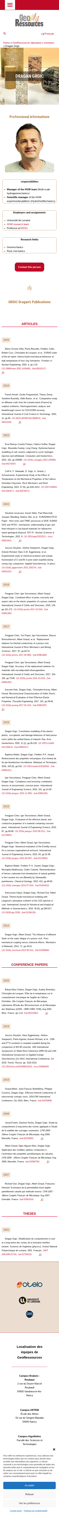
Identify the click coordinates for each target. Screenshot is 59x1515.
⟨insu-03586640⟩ (41, 1066)
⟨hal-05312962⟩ (31, 1013)
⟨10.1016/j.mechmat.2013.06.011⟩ (18, 950)
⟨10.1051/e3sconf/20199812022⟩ (17, 1066)
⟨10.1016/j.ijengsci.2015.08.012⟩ (30, 831)
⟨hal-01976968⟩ (45, 1100)
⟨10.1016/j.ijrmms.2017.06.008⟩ (16, 655)
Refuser (29, 1494)
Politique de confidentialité (35, 1511)
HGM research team (18, 224)
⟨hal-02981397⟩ (40, 705)
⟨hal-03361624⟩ (26, 1199)
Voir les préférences (29, 1503)
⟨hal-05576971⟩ (22, 491)
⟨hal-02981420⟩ (40, 793)
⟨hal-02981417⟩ (21, 747)
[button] (54, 1449)
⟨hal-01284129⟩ (28, 912)
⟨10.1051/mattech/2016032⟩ (36, 766)
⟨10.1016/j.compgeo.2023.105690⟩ (39, 460)
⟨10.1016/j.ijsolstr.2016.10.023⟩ (30, 678)
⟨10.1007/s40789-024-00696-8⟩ (26, 418)
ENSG (24, 228)
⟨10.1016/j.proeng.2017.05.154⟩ (16, 705)
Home (6, 43)
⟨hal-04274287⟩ (9, 464)
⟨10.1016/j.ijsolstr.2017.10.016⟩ (28, 609)
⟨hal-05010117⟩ (39, 368)
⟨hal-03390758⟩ (32, 1161)
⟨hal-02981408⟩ (40, 655)
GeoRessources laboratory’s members (33, 43)
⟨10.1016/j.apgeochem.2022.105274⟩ (19, 567)
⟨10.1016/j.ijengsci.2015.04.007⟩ (17, 858)
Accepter (29, 1485)
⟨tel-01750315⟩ (25, 1254)
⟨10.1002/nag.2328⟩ (11, 912)
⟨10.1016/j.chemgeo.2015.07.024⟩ (18, 885)
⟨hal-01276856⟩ (40, 858)
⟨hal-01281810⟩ (42, 885)
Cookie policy (16, 1511)
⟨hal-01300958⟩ (42, 950)
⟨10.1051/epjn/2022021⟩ (35, 536)
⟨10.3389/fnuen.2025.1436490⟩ (16, 368)
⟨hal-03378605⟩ (26, 1138)
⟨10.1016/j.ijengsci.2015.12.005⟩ (17, 793)
